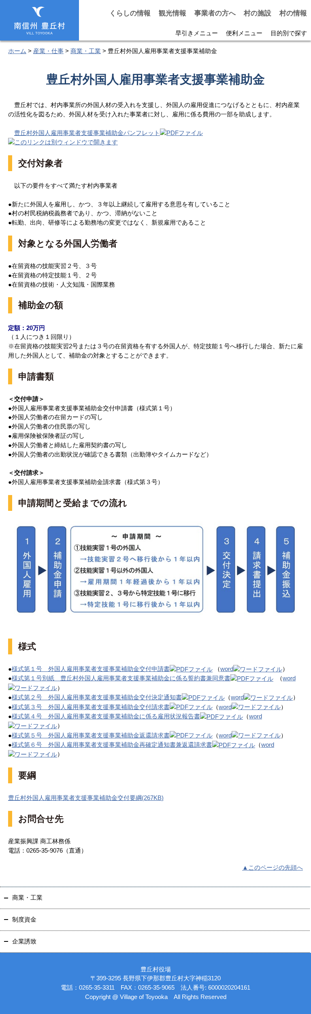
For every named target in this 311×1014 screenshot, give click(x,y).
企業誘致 (24, 941)
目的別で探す (289, 33)
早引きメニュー (196, 33)
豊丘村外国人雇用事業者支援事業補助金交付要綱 (86, 797)
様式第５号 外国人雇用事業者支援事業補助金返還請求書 (91, 735)
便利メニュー (244, 33)
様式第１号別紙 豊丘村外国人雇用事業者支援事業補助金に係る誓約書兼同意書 (121, 678)
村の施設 (257, 13)
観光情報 (172, 13)
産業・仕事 (48, 50)
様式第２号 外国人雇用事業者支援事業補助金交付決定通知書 (97, 697)
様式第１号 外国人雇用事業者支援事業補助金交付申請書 (91, 668)
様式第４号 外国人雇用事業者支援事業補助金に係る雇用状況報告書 (106, 716)
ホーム (17, 50)
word (226, 668)
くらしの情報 (130, 13)
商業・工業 (85, 50)
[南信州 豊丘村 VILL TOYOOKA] (39, 20)
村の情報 (293, 13)
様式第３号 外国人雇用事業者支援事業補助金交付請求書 (91, 706)
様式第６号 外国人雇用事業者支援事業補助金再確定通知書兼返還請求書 (112, 744)
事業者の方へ (215, 13)
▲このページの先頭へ (272, 867)
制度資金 (24, 919)
